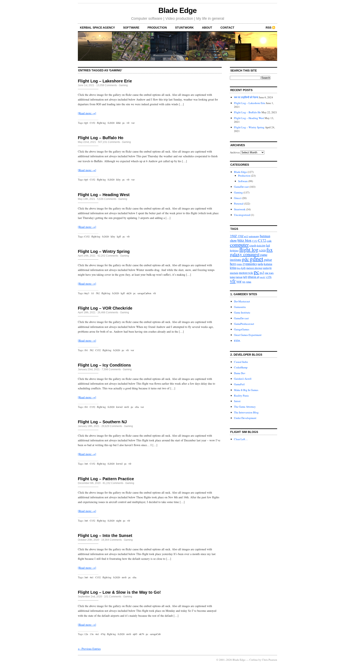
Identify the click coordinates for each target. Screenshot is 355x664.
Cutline (253, 660)
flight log (101, 122)
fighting (234, 250)
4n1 (91, 577)
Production (157, 27)
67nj (103, 634)
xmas (248, 281)
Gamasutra (240, 307)
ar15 (246, 236)
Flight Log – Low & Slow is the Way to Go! (119, 592)
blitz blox (244, 240)
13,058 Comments (106, 85)
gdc (245, 259)
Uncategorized (242, 215)
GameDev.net (241, 187)
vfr (128, 122)
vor (133, 122)
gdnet (256, 258)
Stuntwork (184, 27)
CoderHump (241, 367)
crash (252, 245)
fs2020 (111, 122)
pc (123, 122)
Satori (237, 401)
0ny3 (86, 293)
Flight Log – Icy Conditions (104, 365)
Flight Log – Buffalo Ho (100, 137)
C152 (92, 122)
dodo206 (261, 245)
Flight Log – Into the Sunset (105, 535)
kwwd (119, 406)
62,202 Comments (108, 255)
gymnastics (250, 263)
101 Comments (112, 596)
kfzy (118, 179)
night (118, 520)
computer (239, 244)
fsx (269, 249)
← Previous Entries (89, 649)
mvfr (126, 406)
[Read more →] (87, 113)
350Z (233, 236)
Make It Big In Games (246, 390)
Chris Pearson (269, 660)
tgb (245, 277)
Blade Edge (177, 10)
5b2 (98, 293)
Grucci (237, 198)
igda (260, 263)
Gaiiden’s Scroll (242, 379)
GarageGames (241, 329)
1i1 (92, 293)
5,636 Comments (106, 199)
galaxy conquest (244, 254)
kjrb (243, 268)
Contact (227, 27)
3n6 (86, 463)
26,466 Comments (108, 312)
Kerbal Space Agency (97, 27)
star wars (269, 272)
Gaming (123, 85)
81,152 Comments (113, 483)
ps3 (262, 272)
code (269, 241)
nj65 (135, 634)
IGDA (237, 340)
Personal (238, 203)
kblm (233, 268)
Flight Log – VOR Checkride (105, 308)
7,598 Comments (111, 369)
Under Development (245, 418)
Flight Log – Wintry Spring (104, 251)
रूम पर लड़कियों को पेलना (246, 97)
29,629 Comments (111, 426)
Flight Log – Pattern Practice (106, 479)
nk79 (141, 634)
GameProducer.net (244, 324)
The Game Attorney (245, 406)
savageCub (155, 634)
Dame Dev (240, 373)
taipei (232, 277)
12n (86, 634)
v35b (269, 277)
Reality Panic (241, 395)
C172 (262, 240)
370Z (240, 236)
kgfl (119, 236)
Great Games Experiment (248, 335)
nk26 (129, 293)
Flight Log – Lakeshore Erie (105, 81)
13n (91, 634)
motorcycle (246, 273)
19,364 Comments (111, 539)
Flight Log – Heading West (104, 194)
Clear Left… (241, 439)
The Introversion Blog (246, 412)
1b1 (86, 350)
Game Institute (242, 312)
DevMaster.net (242, 301)
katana (268, 264)
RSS (268, 27)
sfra (137, 406)
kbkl (118, 122)
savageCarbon (144, 293)
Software (131, 27)
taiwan (239, 277)
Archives (235, 152)
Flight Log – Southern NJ (102, 422)
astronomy (254, 236)
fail (268, 245)
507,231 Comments (109, 142)
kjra (239, 268)
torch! (262, 277)
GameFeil (239, 384)
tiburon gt (253, 277)
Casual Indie (241, 362)
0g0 (86, 122)
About (207, 27)
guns (239, 264)
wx (244, 281)
